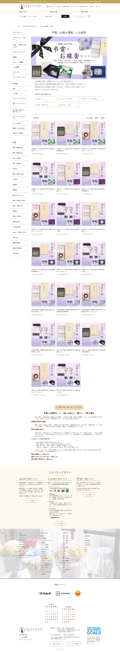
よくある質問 (22, 553)
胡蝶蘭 (15, 57)
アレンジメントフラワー (47, 540)
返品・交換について (24, 551)
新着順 (102, 118)
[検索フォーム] (89, 16)
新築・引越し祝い (18, 206)
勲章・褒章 (65, 547)
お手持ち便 (87, 542)
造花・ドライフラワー (46, 565)
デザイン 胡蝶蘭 (18, 62)
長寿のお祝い (16, 222)
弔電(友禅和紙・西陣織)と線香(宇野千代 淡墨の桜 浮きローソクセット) (93, 310)
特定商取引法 (23, 634)
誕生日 (64, 556)
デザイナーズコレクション (19, 117)
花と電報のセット (45, 549)
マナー (86, 538)
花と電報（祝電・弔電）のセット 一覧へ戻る (69, 407)
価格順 (96, 118)
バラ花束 (15, 93)
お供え (64, 571)
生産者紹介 (87, 536)
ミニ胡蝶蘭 (16, 67)
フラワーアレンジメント (19, 78)
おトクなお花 (16, 123)
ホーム (19, 26)
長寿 (64, 567)
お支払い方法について (24, 548)
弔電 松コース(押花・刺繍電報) (89, 98)
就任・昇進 (65, 540)
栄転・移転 (65, 542)
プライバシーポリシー (24, 557)
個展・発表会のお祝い (19, 200)
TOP (20, 533)
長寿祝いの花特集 (18, 133)
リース (42, 569)
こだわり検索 (22, 16)
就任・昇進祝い (17, 158)
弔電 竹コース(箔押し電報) (65, 98)
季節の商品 (87, 540)
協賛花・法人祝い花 (18, 128)
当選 (64, 551)
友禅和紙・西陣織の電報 (42, 105)
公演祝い (15, 179)
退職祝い (15, 190)
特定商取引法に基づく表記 (25, 555)
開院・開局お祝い (18, 153)
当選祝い (15, 184)
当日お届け (16, 253)
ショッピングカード (24, 542)
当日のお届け (87, 545)
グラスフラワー (44, 567)
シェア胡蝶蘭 (44, 558)
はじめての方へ (23, 535)
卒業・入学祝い (17, 216)
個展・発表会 (66, 558)
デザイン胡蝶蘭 (44, 545)
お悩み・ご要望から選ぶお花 (19, 46)
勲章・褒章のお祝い (18, 174)
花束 (14, 88)
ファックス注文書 (73, 644)
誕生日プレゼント (18, 195)
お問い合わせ (22, 539)
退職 (64, 554)
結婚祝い (15, 211)
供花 (85, 551)
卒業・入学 (65, 565)
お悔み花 (43, 574)
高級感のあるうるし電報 (65, 105)
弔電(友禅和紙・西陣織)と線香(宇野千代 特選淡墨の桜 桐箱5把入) (68, 310)
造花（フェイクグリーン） (19, 104)
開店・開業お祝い (18, 147)
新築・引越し (66, 560)
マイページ (21, 537)
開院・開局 (65, 538)
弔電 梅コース (39, 98)
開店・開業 (65, 536)
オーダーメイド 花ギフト (19, 38)
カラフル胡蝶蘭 (44, 547)
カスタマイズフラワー (19, 52)
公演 (64, 549)
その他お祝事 (16, 227)
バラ (42, 554)
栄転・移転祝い (17, 163)
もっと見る (31, 500)
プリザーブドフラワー (19, 98)
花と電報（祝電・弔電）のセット (30, 26)
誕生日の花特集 (17, 248)
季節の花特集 (16, 243)
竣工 (64, 545)
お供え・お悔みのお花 (19, 232)
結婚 (64, 563)
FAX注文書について (24, 544)
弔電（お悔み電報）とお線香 (46, 26)
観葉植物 (15, 83)
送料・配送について (24, 546)
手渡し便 (15, 237)
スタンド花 (16, 72)
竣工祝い (15, 169)
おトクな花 (43, 556)
